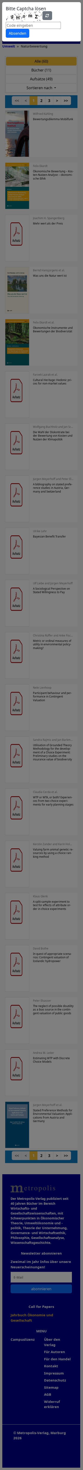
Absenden (17, 33)
